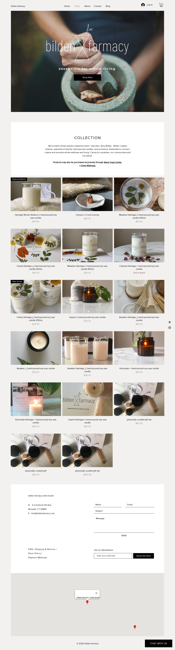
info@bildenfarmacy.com (43, 513)
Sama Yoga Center (113, 162)
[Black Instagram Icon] (169, 327)
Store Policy (34, 553)
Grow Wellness (88, 165)
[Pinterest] (169, 322)
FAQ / (31, 549)
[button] (161, 5)
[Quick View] (87, 194)
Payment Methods (37, 557)
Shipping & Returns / (46, 549)
